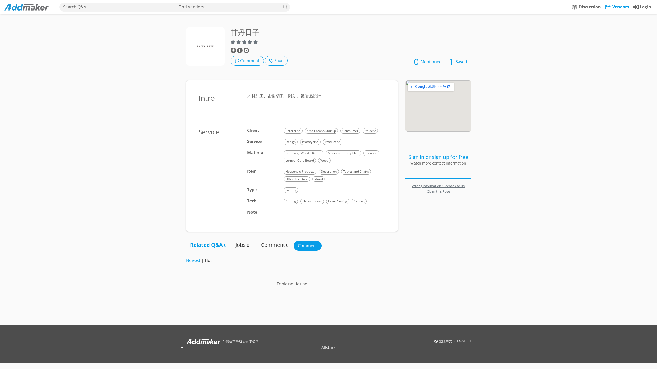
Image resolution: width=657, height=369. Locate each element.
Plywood (371, 153)
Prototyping (310, 142)
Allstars (328, 347)
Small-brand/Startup (321, 131)
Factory (291, 190)
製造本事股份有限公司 (242, 341)
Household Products (300, 171)
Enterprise (293, 131)
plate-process (312, 201)
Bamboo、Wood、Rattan (303, 153)
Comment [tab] (274, 244)
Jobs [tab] (242, 244)
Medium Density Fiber (343, 153)
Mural (318, 179)
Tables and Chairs (356, 171)
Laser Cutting (337, 201)
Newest (193, 260)
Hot (208, 260)
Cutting (291, 201)
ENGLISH (464, 341)
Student (370, 131)
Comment (249, 61)
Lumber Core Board (300, 160)
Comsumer (350, 131)
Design (291, 142)
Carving (359, 201)
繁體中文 (446, 341)
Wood (324, 160)
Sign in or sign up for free (438, 156)
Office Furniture (297, 179)
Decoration (329, 171)
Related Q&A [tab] (208, 244)
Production (332, 142)
